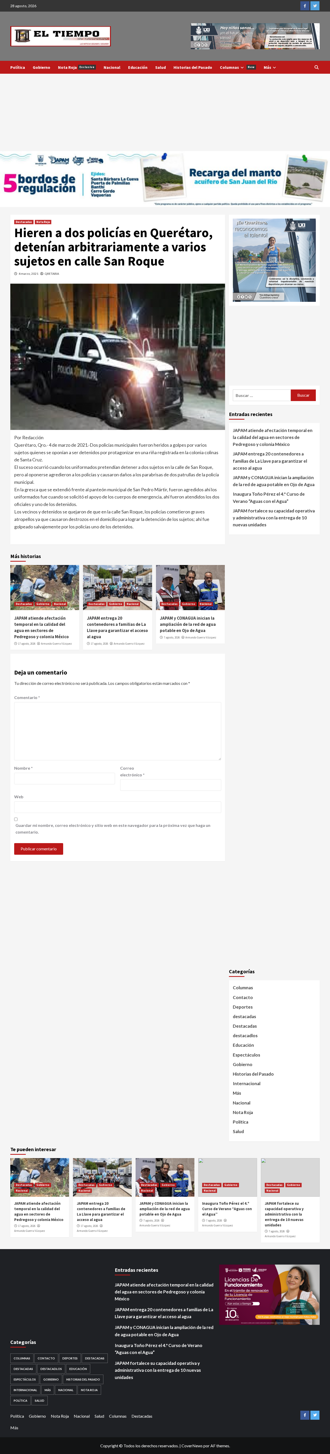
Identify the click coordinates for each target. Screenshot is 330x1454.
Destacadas (24, 222)
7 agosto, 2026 (172, 637)
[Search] (316, 67)
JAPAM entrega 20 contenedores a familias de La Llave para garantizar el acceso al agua (117, 627)
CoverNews (192, 1445)
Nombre (23, 768)
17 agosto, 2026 (26, 643)
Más (267, 67)
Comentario (27, 697)
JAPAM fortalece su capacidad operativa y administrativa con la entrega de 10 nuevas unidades (274, 517)
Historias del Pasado (193, 67)
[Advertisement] (165, 112)
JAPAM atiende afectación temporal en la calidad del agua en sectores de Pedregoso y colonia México (41, 627)
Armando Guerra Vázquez (56, 643)
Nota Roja (76, 67)
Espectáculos (246, 1055)
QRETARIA (52, 274)
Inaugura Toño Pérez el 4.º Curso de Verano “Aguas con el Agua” (269, 497)
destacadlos (245, 1035)
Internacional (246, 1083)
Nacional (112, 67)
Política (17, 67)
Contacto (243, 997)
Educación (137, 67)
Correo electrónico (132, 771)
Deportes (243, 1007)
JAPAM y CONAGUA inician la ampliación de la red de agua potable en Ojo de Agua (188, 624)
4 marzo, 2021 (28, 274)
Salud (160, 67)
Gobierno (41, 67)
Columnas (237, 67)
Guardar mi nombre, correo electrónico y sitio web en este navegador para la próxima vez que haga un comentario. (112, 828)
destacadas (244, 1016)
